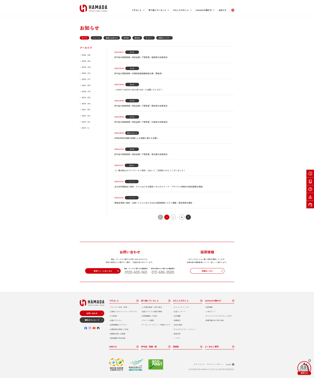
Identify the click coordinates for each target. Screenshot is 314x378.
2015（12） (86, 122)
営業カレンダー (164, 38)
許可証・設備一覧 (149, 347)
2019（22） (87, 98)
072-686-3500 (163, 272)
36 (182, 217)
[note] (98, 328)
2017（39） (87, 110)
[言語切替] (232, 10)
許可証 (126, 38)
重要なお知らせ (112, 38)
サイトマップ (199, 364)
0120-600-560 (136, 272)
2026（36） (87, 55)
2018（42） (87, 104)
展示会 (137, 38)
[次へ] (188, 217)
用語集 (176, 347)
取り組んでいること (157, 10)
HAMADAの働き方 (204, 10)
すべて (84, 38)
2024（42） (87, 67)
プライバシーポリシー (215, 364)
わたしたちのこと (181, 10)
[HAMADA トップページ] (93, 8)
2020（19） (87, 92)
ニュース (96, 38)
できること (137, 10)
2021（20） (87, 85)
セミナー (149, 38)
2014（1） (86, 128)
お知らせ (222, 10)
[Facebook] (85, 328)
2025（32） (87, 61)
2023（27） (87, 73)
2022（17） (87, 79)
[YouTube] (94, 328)
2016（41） (87, 116)
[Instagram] (90, 328)
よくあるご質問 (212, 347)
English (228, 364)
